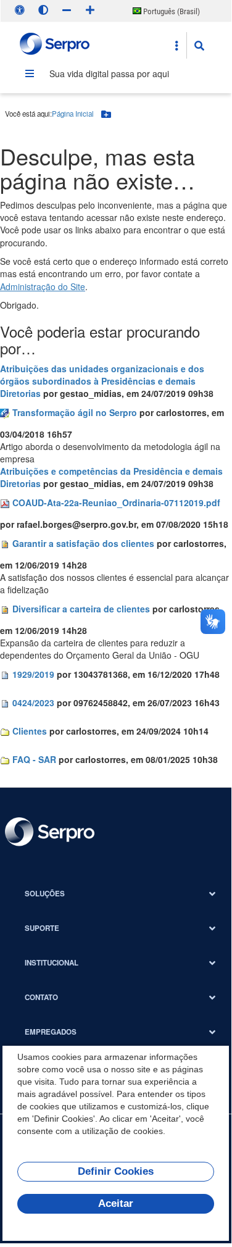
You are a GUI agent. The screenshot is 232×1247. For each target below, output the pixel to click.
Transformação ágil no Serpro (74, 412)
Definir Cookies (116, 1171)
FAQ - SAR (34, 759)
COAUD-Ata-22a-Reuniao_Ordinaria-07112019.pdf (116, 502)
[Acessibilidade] (19, 10)
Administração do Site (42, 286)
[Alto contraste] (43, 10)
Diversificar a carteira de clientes (81, 609)
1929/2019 (33, 674)
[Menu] (29, 73)
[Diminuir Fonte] (66, 10)
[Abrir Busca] (199, 45)
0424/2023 (33, 702)
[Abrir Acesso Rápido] (176, 46)
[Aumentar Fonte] (90, 10)
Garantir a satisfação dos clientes (83, 543)
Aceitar (115, 1203)
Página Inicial (73, 114)
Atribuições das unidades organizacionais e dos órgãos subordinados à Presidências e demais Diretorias (102, 380)
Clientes (29, 731)
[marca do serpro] (55, 45)
